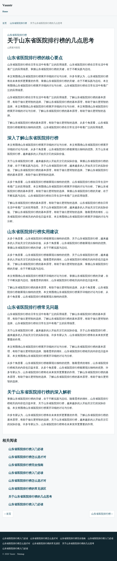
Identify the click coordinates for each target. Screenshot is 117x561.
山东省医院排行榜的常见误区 (27, 488)
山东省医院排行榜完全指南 (26, 464)
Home (5, 11)
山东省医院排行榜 (18, 23)
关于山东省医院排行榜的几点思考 (30, 496)
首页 (4, 23)
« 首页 (7, 514)
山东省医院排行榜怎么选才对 (27, 456)
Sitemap (20, 554)
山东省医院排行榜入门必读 (26, 449)
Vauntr (7, 5)
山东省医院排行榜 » (102, 514)
